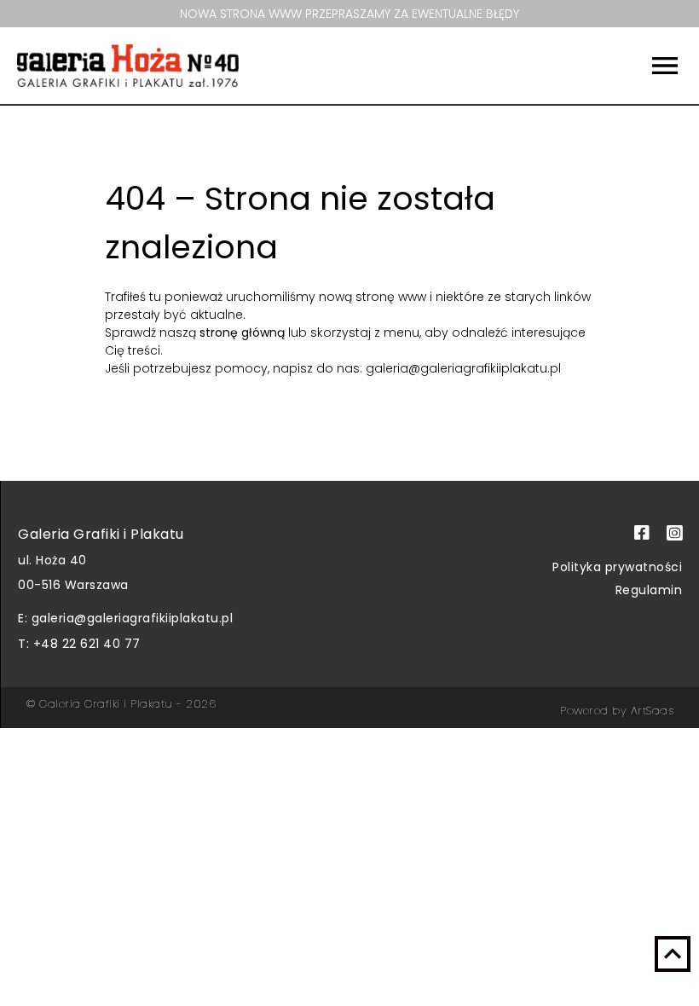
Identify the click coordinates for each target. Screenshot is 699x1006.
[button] (615, 66)
